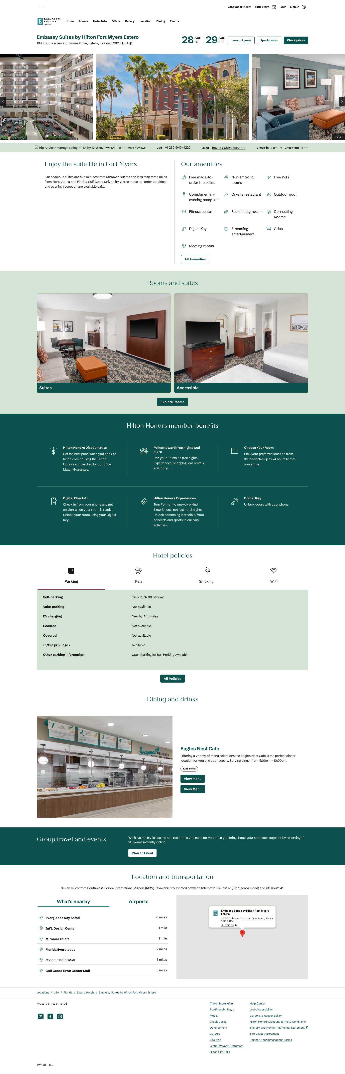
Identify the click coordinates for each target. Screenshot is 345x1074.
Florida (67, 992)
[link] (177, 147)
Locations (43, 992)
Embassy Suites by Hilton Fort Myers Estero (127, 992)
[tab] (71, 577)
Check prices (297, 40)
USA (56, 992)
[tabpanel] (172, 630)
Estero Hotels (85, 992)
